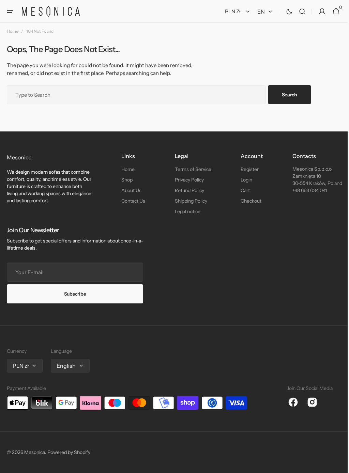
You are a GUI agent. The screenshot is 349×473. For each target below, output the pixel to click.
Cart (241, 190)
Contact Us (132, 201)
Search (289, 95)
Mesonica (34, 452)
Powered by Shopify (68, 452)
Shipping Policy (188, 201)
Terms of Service (190, 169)
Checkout (247, 201)
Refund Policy (186, 190)
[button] (10, 11)
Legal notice (185, 211)
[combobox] (136, 94)
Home (12, 31)
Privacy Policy (186, 180)
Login (242, 180)
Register (246, 169)
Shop (125, 180)
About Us (130, 190)
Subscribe (75, 294)
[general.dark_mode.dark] (284, 11)
